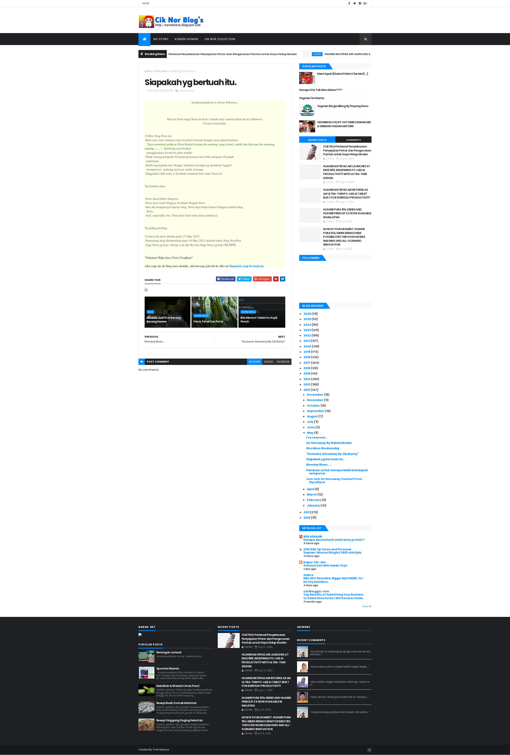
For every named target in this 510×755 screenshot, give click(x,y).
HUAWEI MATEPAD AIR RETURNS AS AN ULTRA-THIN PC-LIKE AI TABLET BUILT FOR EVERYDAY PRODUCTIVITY (346, 194)
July (310, 422)
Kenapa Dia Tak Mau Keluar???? (320, 90)
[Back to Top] (369, 750)
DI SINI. (230, 244)
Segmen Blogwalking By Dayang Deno (343, 106)
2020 (308, 346)
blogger (254, 361)
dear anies (317, 647)
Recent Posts (317, 140)
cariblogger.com (316, 591)
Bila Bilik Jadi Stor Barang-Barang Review (164, 320)
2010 (307, 518)
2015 (307, 374)
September (316, 411)
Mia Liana (316, 678)
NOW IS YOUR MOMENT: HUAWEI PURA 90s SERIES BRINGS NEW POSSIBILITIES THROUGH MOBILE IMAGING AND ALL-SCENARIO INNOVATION (344, 237)
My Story (161, 39)
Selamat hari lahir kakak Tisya (325, 565)
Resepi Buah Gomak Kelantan (176, 703)
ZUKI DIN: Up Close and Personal (327, 549)
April (311, 489)
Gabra (308, 575)
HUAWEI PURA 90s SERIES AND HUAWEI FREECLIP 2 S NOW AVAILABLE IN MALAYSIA (347, 213)
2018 (307, 357)
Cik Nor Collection (220, 39)
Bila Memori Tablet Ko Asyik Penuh (259, 320)
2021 (307, 341)
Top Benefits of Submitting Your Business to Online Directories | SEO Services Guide (333, 596)
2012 (307, 390)
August (313, 416)
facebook (283, 361)
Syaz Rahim (317, 663)
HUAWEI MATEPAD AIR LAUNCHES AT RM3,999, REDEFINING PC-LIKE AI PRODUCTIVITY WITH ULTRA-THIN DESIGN (346, 172)
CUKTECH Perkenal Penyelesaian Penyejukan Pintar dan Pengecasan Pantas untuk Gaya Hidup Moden (208, 54)
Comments (353, 140)
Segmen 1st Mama (311, 98)
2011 (307, 512)
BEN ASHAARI (312, 537)
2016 (307, 368)
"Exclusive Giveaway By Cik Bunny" (332, 454)
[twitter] (354, 3)
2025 (308, 319)
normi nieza (160, 71)
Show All (367, 606)
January (314, 505)
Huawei (299, 54)
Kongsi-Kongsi (186, 39)
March (312, 494)
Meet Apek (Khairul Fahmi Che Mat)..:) (342, 74)
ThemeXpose (161, 749)
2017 (307, 363)
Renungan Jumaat (169, 652)
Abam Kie (316, 693)
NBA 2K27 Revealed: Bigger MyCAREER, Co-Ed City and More (333, 580)
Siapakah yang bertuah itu (246, 266)
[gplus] (365, 3)
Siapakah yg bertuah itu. (325, 459)
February (314, 500)
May (310, 433)
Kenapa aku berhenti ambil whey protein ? (334, 540)
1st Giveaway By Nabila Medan (329, 443)
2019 (307, 352)
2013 (307, 384)
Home (145, 3)
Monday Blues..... (319, 465)
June (311, 427)
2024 (308, 325)
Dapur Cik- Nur (314, 562)
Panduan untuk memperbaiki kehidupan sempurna (337, 472)
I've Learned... (316, 437)
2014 (307, 379)
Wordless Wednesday (322, 448)
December (315, 395)
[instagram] (360, 3)
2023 (308, 330)
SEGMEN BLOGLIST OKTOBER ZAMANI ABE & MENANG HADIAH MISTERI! (344, 124)
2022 (308, 335)
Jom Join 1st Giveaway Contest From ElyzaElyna (334, 480)
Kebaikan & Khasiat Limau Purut (177, 686)
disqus (268, 361)
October (314, 406)
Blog (150, 312)
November (315, 400)
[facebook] (349, 3)
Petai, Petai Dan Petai (208, 321)
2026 (308, 314)
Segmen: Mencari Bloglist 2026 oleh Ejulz (332, 552)
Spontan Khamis (167, 668)
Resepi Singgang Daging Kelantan (179, 720)
